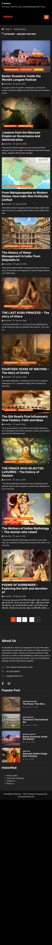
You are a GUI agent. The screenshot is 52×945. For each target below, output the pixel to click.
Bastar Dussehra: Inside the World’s (35, 737)
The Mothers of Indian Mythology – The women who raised (25, 530)
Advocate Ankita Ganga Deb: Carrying (35, 754)
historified (7, 84)
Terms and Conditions (15, 778)
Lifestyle (38, 69)
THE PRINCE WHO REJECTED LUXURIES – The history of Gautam (23, 472)
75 (32, 620)
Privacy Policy (12, 775)
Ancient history (20, 29)
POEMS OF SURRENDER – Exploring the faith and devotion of (24, 588)
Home (7, 29)
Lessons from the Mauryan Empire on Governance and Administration (21, 136)
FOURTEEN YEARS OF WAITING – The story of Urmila (25, 370)
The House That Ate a (34, 704)
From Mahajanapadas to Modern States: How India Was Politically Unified (25, 196)
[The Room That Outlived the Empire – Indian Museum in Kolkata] (11, 721)
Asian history (26, 69)
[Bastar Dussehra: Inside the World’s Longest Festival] (11, 738)
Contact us (11, 781)
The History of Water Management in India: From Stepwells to (21, 256)
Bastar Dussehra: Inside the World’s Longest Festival (21, 77)
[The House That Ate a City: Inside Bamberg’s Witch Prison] (11, 704)
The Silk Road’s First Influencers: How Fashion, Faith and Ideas (25, 418)
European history (30, 701)
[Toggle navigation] (46, 17)
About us (10, 783)
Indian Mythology (28, 363)
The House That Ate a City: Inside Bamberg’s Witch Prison (23, 7)
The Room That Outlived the (35, 720)
